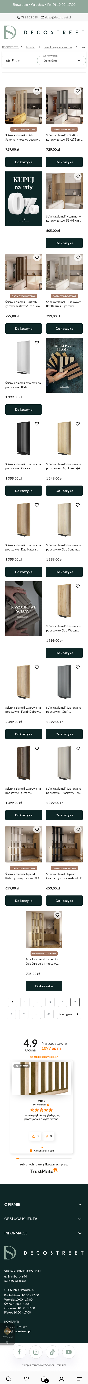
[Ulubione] (26, 1379)
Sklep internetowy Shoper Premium (44, 1365)
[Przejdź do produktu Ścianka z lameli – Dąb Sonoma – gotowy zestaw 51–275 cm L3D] (23, 106)
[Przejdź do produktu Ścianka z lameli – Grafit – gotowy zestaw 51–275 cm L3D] (64, 106)
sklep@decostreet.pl (58, 17)
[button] (31, 1057)
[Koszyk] (44, 1379)
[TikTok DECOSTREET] (52, 1352)
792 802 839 (29, 17)
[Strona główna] (44, 33)
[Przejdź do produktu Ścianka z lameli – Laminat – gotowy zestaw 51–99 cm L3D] (64, 191)
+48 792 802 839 (15, 1327)
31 (48, 1014)
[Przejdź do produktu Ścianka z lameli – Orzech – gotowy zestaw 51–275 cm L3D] (23, 272)
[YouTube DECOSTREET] (68, 1352)
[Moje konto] (61, 1379)
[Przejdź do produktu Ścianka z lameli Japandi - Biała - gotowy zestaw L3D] (23, 844)
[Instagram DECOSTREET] (36, 1352)
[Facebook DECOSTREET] (19, 1352)
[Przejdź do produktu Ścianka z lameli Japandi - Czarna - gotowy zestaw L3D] (64, 844)
